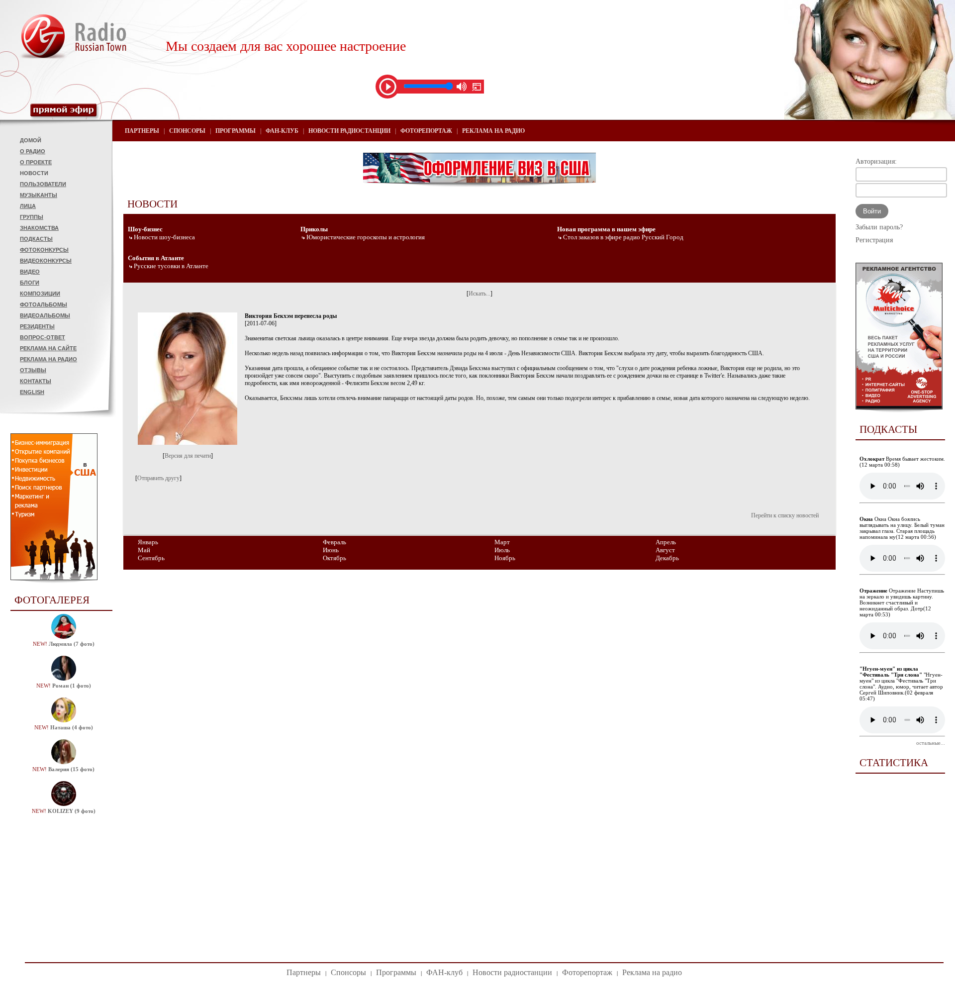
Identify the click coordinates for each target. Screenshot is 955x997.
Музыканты (38, 195)
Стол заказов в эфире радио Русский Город (623, 237)
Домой (30, 140)
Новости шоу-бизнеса (164, 237)
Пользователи (43, 184)
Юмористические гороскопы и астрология (365, 237)
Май (144, 550)
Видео (30, 272)
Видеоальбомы (45, 315)
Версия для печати (188, 455)
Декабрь (667, 558)
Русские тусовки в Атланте (171, 266)
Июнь (331, 550)
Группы (31, 217)
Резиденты (37, 326)
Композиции (40, 294)
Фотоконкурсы (44, 250)
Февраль (334, 542)
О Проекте (36, 162)
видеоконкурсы (46, 261)
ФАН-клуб (282, 130)
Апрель (666, 542)
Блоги (29, 283)
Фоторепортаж (426, 130)
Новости (34, 173)
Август (665, 550)
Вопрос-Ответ (42, 337)
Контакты (35, 381)
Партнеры (142, 130)
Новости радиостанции (349, 130)
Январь (148, 542)
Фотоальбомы (43, 304)
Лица (28, 206)
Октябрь (334, 558)
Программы (235, 130)
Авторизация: (876, 161)
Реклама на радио (48, 359)
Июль (502, 550)
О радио (32, 151)
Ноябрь (504, 558)
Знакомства (39, 228)
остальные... (930, 743)
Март (502, 542)
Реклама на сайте (48, 348)
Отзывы (33, 370)
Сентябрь (151, 558)
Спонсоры (187, 130)
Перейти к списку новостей (785, 515)
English (32, 392)
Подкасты (36, 239)
